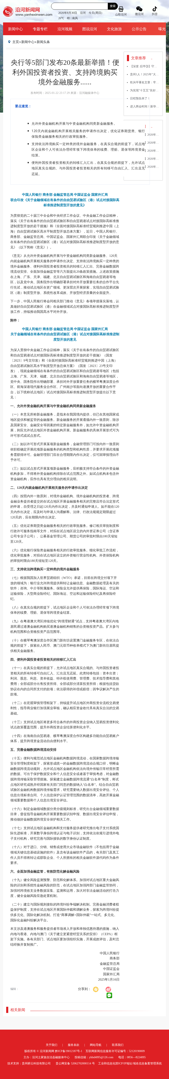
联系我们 (117, 1044)
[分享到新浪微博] (110, 989)
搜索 (113, 6)
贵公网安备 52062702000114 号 (75, 1063)
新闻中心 (15, 29)
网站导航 (95, 1044)
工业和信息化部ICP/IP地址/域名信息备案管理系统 (130, 1063)
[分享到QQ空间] (98, 989)
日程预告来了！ (140, 98)
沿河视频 (65, 29)
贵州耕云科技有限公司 (36, 1063)
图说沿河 (89, 29)
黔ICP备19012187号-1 (68, 1051)
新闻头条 (43, 42)
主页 (15, 42)
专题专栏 (40, 29)
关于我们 (51, 1044)
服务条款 (73, 1044)
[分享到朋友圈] (109, 995)
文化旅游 (114, 29)
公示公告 (139, 29)
